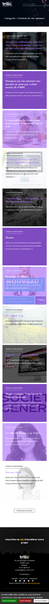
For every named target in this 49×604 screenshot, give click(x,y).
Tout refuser (25, 600)
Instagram (33, 578)
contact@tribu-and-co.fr (24, 570)
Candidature (24, 574)
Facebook (23, 578)
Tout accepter (9, 600)
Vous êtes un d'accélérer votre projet (24, 541)
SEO (25, 36)
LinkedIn (15, 578)
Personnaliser (41, 600)
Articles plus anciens (24, 510)
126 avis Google (34, 583)
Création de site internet (13, 36)
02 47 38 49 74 (24, 568)
